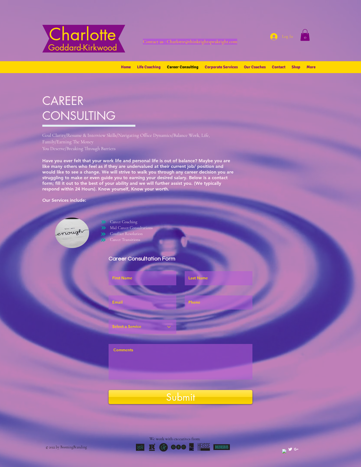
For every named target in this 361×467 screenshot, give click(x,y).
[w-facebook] (284, 451)
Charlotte (82, 38)
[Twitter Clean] (290, 449)
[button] (305, 35)
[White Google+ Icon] (296, 449)
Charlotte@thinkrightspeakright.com (202, 42)
